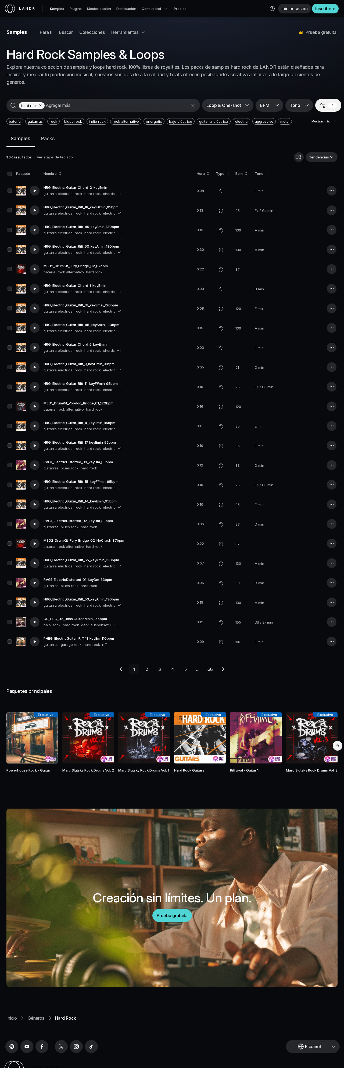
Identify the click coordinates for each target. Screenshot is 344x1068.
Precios (180, 8)
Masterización (99, 8)
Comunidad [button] (151, 8)
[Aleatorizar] (299, 157)
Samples (57, 8)
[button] (272, 8)
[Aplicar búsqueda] (13, 105)
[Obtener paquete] (48, 738)
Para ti (46, 32)
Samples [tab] (20, 138)
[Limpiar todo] (193, 105)
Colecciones (92, 32)
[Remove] (40, 105)
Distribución (126, 8)
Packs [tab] (48, 138)
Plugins (76, 8)
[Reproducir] (35, 191)
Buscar (66, 32)
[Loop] (221, 210)
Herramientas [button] (124, 32)
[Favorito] (17, 738)
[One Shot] (221, 191)
